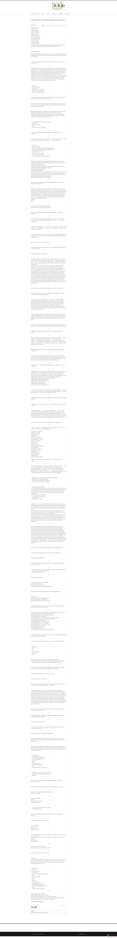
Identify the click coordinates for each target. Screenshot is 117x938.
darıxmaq (37, 912)
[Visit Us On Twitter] (112, 935)
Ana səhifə (33, 13)
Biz (38, 13)
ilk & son (48, 13)
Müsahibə (60, 13)
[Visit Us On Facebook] (112, 936)
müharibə (45, 912)
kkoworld (81, 934)
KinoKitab (67, 13)
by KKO (42, 13)
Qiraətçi (54, 13)
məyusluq (42, 912)
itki (39, 912)
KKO (43, 934)
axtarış (34, 912)
